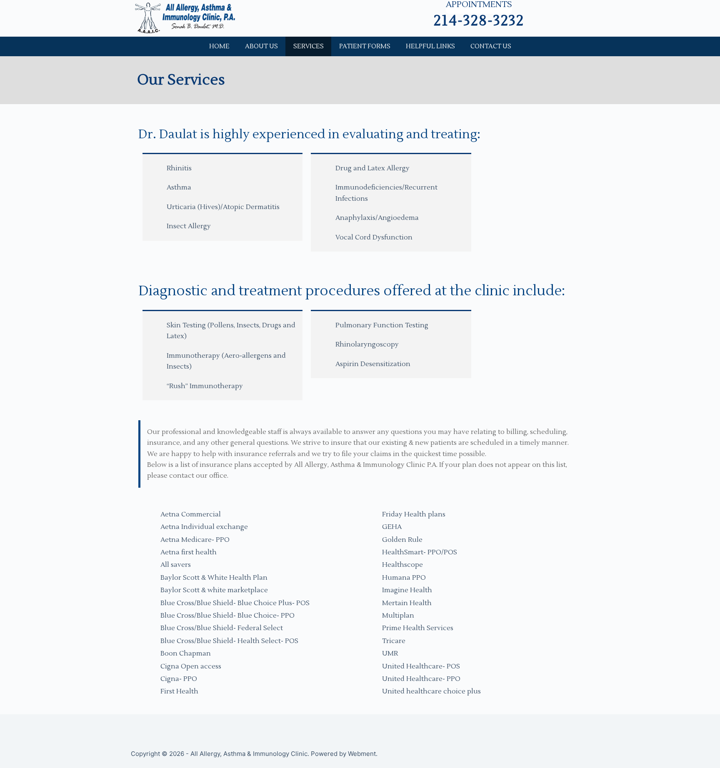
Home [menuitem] (219, 46)
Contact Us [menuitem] (490, 46)
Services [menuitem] (308, 46)
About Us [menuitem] (261, 46)
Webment (362, 754)
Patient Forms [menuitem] (364, 46)
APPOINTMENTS (479, 5)
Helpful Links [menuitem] (430, 46)
